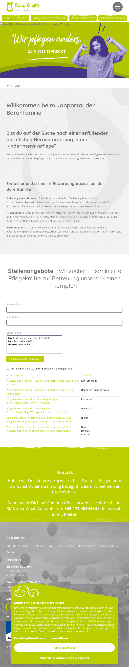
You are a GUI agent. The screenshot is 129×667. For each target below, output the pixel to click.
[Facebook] (10, 607)
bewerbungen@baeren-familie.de (25, 231)
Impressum (81, 631)
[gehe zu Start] (23, 7)
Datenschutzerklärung (50, 631)
